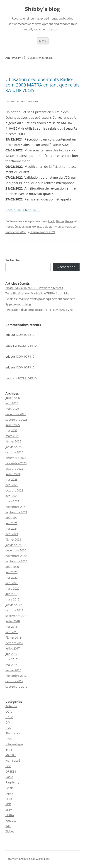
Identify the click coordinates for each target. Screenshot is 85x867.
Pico (8, 766)
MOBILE (10, 755)
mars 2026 (12, 409)
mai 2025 (11, 430)
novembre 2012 (16, 676)
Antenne (11, 706)
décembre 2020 (15, 550)
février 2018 (13, 637)
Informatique (14, 744)
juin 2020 (11, 572)
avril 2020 (11, 583)
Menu (42, 40)
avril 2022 (11, 496)
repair (9, 793)
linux (8, 750)
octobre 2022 (14, 490)
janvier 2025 (13, 447)
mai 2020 (11, 578)
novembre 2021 (16, 507)
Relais (69, 221)
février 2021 (13, 539)
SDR (8, 804)
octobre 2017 (14, 643)
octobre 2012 (14, 681)
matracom (71, 227)
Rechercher (13, 260)
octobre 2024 (14, 452)
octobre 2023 (14, 469)
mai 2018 (11, 627)
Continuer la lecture (22, 210)
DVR (8, 728)
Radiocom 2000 (15, 232)
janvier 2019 (13, 605)
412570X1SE (33, 227)
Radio (60, 221)
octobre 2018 (14, 610)
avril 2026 (11, 403)
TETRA (9, 815)
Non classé (12, 760)
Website (10, 820)
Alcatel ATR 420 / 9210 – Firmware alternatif (34, 288)
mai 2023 (11, 479)
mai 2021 (11, 528)
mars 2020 (12, 588)
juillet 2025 (12, 425)
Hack (51, 221)
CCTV (8, 711)
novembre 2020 (16, 556)
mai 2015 (11, 665)
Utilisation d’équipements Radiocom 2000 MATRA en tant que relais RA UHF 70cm (42, 84)
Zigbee (9, 831)
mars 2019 (12, 599)
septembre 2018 (16, 616)
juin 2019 (11, 594)
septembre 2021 (16, 512)
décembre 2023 (15, 458)
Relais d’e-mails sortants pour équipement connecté (40, 299)
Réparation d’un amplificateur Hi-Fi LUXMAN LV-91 (39, 310)
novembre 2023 (16, 463)
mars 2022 (12, 501)
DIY (7, 722)
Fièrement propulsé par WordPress (27, 859)
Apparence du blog (18, 304)
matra (59, 227)
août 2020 (12, 567)
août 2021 (12, 518)
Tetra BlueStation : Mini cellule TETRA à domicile (37, 293)
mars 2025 (12, 436)
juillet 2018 (12, 621)
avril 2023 (11, 485)
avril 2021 (11, 534)
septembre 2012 (16, 686)
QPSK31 (10, 771)
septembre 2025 (16, 419)
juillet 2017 (12, 648)
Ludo (8, 345)
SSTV (8, 810)
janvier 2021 (13, 545)
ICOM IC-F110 (25, 335)
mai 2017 (11, 659)
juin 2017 (11, 654)
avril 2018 (11, 632)
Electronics (12, 733)
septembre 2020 (16, 561)
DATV (9, 717)
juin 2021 (11, 523)
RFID (8, 799)
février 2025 (13, 441)
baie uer (48, 227)
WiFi (8, 826)
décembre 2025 (15, 414)
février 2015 (13, 670)
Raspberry (12, 782)
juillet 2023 (12, 474)
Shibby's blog (42, 8)
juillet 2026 (12, 398)
